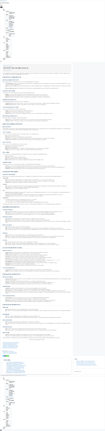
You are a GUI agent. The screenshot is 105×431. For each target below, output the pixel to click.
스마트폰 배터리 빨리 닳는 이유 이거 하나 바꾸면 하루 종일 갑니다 (86, 363)
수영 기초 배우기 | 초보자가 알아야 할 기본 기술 (10, 344)
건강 (7, 423)
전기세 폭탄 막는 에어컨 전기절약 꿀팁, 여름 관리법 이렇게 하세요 (86, 364)
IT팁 (7, 43)
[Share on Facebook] (5, 356)
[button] (1, 61)
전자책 (7, 11)
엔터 (4, 37)
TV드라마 (7, 39)
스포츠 (7, 51)
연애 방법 (10, 21)
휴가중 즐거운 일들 (4, 2)
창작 (7, 28)
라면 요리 (10, 23)
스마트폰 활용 (11, 31)
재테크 (7, 47)
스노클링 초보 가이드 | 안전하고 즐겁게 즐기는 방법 (10, 346)
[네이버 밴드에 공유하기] (8, 356)
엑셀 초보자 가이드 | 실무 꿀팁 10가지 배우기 (14, 364)
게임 (7, 41)
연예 (7, 40)
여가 (7, 53)
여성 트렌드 (11, 24)
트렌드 (4, 58)
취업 (10, 404)
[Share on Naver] (6, 356)
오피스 (7, 32)
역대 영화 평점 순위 (11, 19)
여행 (7, 52)
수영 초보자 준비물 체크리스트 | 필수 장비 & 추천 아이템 (11, 342)
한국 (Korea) (8, 57)
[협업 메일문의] (23, 375)
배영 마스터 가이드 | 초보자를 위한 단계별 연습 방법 (10, 353)
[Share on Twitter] (3, 356)
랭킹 (7, 14)
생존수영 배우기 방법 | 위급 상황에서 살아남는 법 (10, 347)
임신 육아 (10, 25)
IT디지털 (7, 30)
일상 (7, 20)
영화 (7, 38)
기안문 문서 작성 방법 (12, 34)
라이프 (4, 50)
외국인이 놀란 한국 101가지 (12, 13)
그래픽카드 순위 (12, 385)
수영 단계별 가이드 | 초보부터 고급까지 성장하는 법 (10, 343)
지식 (4, 42)
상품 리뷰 (7, 56)
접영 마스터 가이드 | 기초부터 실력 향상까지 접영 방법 (16, 371)
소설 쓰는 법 (11, 29)
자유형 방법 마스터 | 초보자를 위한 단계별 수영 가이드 (16, 372)
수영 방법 (10, 395)
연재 (4, 10)
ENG (4, 59)
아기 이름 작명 (11, 22)
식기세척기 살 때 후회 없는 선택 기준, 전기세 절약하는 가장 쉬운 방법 (86, 365)
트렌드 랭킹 (11, 15)
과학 (7, 413)
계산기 (7, 49)
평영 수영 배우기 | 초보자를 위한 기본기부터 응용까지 (10, 345)
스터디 (7, 48)
